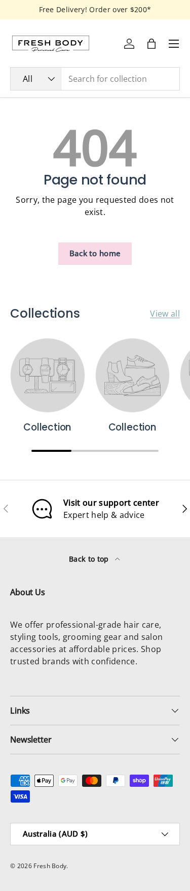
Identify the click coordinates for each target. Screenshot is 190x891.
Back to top (90, 559)
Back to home (95, 253)
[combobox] (95, 79)
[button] (151, 44)
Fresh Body (49, 866)
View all (165, 313)
